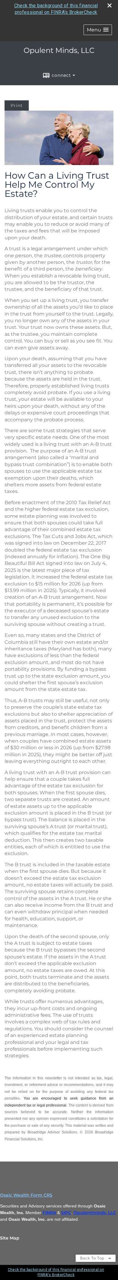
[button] (98, 29)
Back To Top (93, 1258)
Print (17, 105)
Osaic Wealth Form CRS (26, 1195)
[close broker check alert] (109, 5)
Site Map (9, 1238)
